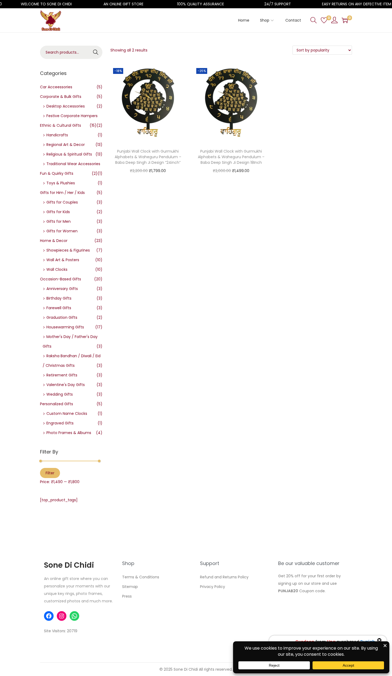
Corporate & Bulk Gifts (60, 96)
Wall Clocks (56, 269)
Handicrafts (57, 135)
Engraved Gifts (60, 423)
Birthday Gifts (58, 298)
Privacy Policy (212, 586)
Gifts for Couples (62, 202)
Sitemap (130, 586)
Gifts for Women (62, 231)
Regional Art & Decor (65, 144)
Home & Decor (53, 240)
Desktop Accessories (65, 106)
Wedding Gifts (59, 394)
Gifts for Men (58, 221)
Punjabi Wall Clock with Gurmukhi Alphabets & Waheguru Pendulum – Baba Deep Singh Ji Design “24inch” (148, 157)
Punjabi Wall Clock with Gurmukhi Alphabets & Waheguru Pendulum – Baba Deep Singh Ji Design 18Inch (231, 157)
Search (95, 52)
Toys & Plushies (60, 183)
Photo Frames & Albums (68, 432)
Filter (50, 473)
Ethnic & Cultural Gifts (60, 125)
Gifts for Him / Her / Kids (62, 192)
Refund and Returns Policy (224, 577)
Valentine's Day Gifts (65, 384)
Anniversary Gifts (62, 288)
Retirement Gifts (61, 375)
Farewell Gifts (58, 308)
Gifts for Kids (58, 211)
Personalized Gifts (56, 404)
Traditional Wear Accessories (73, 163)
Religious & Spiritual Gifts (69, 154)
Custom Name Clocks (66, 413)
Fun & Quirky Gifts (56, 173)
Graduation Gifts (61, 317)
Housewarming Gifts (65, 327)
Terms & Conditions (140, 577)
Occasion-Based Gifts (60, 279)
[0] (324, 20)
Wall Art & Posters (62, 260)
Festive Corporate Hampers (72, 115)
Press (127, 596)
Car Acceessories (56, 87)
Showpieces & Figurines (68, 250)
